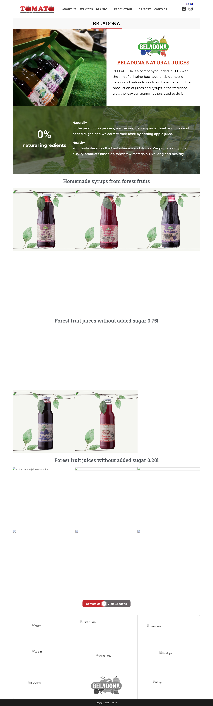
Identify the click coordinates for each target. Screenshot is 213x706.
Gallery (145, 9)
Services (86, 9)
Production (123, 9)
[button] (103, 9)
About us (69, 9)
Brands (102, 9)
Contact (160, 9)
